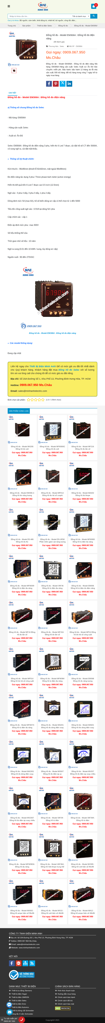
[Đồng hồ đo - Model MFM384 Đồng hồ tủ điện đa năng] (52, 661)
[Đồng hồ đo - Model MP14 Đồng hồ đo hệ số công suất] (82, 615)
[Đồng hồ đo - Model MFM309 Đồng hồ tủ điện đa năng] (22, 568)
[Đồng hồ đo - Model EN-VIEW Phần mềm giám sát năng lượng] (52, 522)
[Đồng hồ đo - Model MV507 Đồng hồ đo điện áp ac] (52, 754)
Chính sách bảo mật (65, 1004)
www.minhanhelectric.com (29, 948)
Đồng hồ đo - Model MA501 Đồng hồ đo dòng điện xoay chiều (83, 727)
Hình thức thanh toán (66, 991)
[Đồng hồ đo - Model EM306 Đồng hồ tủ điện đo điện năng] (82, 568)
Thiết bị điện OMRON (20, 997)
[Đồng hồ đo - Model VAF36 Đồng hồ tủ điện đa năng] (52, 568)
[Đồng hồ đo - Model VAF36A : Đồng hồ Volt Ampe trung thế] (52, 847)
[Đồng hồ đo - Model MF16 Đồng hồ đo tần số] (22, 615)
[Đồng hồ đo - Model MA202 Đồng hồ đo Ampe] (82, 475)
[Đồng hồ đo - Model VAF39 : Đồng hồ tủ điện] (52, 800)
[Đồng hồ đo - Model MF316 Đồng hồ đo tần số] (52, 615)
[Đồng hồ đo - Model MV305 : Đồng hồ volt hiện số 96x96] (82, 847)
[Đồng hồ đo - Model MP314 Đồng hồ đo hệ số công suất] (22, 661)
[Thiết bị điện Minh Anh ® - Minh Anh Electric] (50, 6)
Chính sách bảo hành (66, 997)
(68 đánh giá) (59, 42)
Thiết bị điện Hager (19, 994)
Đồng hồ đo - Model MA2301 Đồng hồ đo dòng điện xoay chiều (22, 773)
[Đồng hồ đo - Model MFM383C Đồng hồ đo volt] (52, 429)
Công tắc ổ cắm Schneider (22, 1014)
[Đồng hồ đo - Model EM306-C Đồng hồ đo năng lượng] (22, 475)
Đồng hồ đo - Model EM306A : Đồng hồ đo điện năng (52, 333)
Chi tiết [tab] (12, 93)
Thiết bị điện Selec (19, 1001)
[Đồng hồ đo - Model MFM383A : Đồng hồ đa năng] (22, 847)
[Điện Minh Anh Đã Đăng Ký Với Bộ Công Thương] (52, 973)
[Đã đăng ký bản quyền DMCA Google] (62, 1008)
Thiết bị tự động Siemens (21, 991)
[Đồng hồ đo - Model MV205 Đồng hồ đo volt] (22, 429)
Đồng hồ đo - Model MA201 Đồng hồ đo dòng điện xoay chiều (52, 727)
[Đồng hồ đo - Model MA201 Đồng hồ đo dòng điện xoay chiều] (52, 708)
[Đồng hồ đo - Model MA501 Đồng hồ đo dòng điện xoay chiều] (82, 708)
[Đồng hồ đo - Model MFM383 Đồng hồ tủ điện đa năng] (82, 522)
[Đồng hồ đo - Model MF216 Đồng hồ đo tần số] (82, 429)
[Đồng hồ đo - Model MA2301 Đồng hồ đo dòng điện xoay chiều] (22, 754)
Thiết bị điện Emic (18, 1004)
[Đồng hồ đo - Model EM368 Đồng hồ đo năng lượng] (82, 661)
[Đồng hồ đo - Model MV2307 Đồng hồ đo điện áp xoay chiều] (22, 800)
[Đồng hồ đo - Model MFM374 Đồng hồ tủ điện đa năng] (22, 708)
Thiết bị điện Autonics (20, 1007)
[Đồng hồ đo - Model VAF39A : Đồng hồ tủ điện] (82, 800)
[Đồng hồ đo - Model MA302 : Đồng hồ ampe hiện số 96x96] (22, 893)
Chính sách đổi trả (64, 1001)
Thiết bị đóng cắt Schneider (22, 1011)
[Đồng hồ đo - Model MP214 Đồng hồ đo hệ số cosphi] (52, 475)
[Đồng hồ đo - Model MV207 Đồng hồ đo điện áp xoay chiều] (82, 754)
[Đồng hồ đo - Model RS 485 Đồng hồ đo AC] (22, 522)
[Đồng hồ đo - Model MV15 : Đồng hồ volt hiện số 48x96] (52, 893)
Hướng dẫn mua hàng (66, 994)
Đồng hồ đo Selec (69, 370)
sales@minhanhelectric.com (28, 944)
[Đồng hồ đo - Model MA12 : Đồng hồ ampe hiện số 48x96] (82, 893)
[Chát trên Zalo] (9, 1005)
